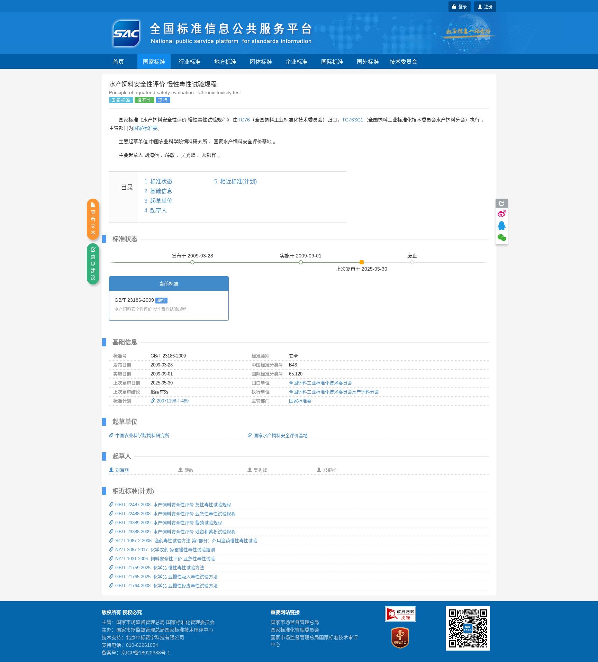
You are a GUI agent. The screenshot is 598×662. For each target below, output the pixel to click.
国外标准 (368, 61)
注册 (487, 6)
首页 (118, 61)
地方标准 (225, 61)
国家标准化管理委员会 (295, 630)
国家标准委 (145, 128)
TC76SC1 (352, 120)
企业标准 (297, 61)
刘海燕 (122, 470)
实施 (300, 256)
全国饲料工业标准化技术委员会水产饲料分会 (334, 392)
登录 (461, 6)
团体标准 (261, 61)
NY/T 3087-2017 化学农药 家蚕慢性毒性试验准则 (165, 549)
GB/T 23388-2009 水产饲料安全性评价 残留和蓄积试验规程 (175, 531)
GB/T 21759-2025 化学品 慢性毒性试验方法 (159, 567)
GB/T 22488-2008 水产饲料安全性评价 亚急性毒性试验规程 (175, 513)
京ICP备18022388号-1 (145, 652)
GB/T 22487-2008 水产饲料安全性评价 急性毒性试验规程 (173, 504)
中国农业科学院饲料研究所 (142, 435)
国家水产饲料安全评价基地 (281, 435)
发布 (192, 256)
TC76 (244, 120)
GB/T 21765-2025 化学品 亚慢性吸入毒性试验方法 (166, 576)
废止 (412, 256)
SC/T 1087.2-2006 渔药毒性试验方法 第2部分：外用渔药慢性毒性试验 (186, 540)
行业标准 (190, 61)
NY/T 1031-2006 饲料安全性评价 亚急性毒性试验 (165, 558)
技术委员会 (403, 61)
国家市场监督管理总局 (295, 622)
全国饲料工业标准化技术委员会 (320, 383)
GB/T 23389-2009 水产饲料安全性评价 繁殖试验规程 (168, 522)
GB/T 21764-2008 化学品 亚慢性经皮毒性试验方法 (166, 585)
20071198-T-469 (173, 400)
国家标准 (154, 61)
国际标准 (332, 61)
